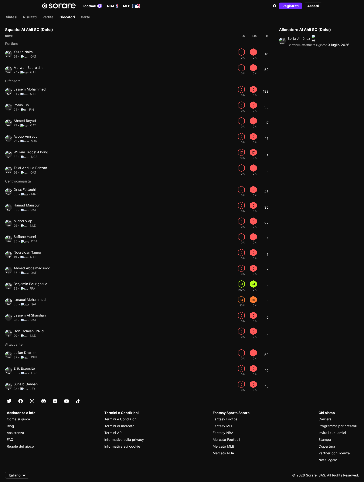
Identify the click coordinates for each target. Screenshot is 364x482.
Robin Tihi (22, 105)
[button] (275, 6)
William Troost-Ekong (31, 152)
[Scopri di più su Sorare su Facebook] (21, 401)
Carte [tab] (85, 17)
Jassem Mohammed (30, 89)
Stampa (325, 439)
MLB (126, 6)
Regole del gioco (20, 446)
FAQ (10, 439)
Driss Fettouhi (25, 189)
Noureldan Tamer (27, 252)
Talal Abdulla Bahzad (30, 168)
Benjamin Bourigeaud (30, 284)
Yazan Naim (23, 52)
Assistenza (15, 433)
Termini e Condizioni (120, 419)
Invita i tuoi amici (332, 433)
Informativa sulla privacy (124, 439)
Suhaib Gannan (26, 384)
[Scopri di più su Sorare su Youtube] (66, 401)
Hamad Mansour (27, 205)
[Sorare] (59, 6)
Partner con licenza (334, 453)
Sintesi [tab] (11, 17)
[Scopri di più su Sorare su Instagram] (32, 401)
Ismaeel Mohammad (30, 299)
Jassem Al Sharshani (30, 315)
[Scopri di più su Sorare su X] (9, 401)
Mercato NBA (223, 453)
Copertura (327, 446)
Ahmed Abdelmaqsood (32, 268)
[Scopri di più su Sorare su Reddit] (55, 401)
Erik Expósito (24, 368)
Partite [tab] (48, 17)
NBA (111, 6)
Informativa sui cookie (122, 446)
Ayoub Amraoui (26, 136)
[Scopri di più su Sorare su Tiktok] (78, 401)
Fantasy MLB (223, 426)
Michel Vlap (23, 221)
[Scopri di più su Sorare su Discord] (44, 401)
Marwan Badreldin (28, 67)
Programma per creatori (338, 426)
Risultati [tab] (30, 17)
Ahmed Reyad (25, 121)
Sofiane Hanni (25, 237)
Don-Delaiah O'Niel (29, 331)
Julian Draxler (25, 353)
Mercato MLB (223, 446)
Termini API (113, 433)
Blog (10, 426)
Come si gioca (18, 419)
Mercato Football (226, 439)
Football (89, 6)
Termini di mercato (119, 426)
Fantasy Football (226, 419)
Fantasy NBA (223, 433)
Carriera (325, 419)
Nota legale (328, 460)
